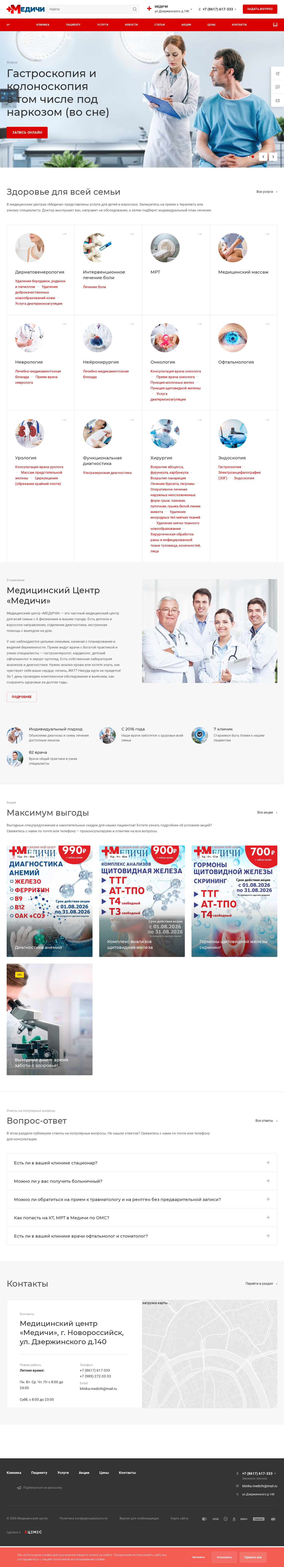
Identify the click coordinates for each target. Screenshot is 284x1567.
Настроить (198, 1557)
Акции (84, 1473)
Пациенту (39, 1473)
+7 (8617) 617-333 (218, 9)
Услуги (63, 1473)
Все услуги (265, 192)
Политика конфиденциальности (83, 1518)
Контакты (127, 1473)
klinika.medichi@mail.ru (98, 1389)
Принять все (253, 1557)
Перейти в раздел (260, 1284)
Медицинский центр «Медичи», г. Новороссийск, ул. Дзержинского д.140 (72, 1332)
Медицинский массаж (243, 272)
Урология (25, 457)
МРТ (155, 272)
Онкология (163, 362)
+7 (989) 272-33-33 (95, 1376)
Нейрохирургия (101, 362)
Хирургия (161, 457)
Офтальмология (236, 362)
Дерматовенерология (39, 272)
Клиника (14, 1473)
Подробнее (22, 697)
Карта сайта (179, 1518)
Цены (104, 1473)
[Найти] (136, 9)
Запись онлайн (27, 132)
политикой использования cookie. (79, 1559)
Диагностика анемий (38, 947)
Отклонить (224, 1557)
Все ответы (265, 1121)
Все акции (265, 812)
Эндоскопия (232, 457)
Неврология (29, 362)
